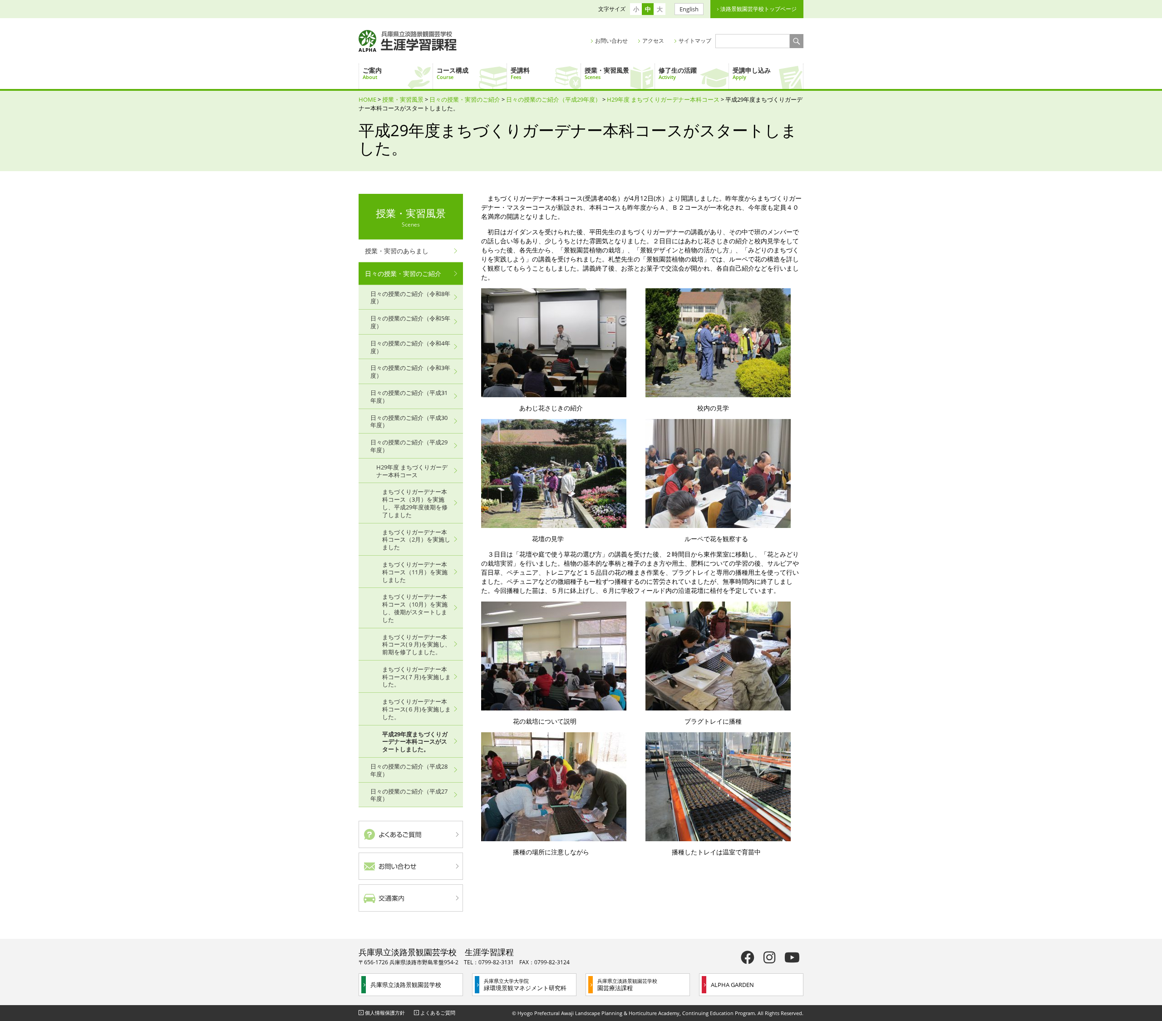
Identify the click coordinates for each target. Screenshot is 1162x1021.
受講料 (520, 73)
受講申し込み (752, 73)
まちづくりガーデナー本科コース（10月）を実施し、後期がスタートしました (415, 607)
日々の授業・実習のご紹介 (464, 99)
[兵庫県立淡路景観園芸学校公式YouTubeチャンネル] (792, 957)
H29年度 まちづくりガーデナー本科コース (663, 99)
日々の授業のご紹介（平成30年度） (409, 421)
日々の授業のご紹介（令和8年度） (410, 298)
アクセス (653, 40)
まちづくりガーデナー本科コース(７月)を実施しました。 (416, 677)
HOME (367, 99)
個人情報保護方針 (385, 1013)
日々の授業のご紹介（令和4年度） (410, 347)
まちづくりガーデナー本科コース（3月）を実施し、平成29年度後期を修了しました (415, 503)
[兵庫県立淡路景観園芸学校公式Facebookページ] (747, 957)
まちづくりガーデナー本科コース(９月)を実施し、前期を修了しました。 (416, 644)
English (689, 9)
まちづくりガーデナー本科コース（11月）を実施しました (415, 572)
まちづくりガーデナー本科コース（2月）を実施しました (416, 540)
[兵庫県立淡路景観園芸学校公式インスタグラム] (769, 957)
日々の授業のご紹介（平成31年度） (409, 396)
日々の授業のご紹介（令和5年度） (410, 322)
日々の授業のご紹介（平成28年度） (409, 770)
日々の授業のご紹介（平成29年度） (553, 99)
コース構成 (452, 73)
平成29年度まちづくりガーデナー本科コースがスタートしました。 (415, 742)
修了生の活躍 (678, 73)
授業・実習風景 (607, 73)
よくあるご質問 (437, 1013)
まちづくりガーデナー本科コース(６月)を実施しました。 (416, 709)
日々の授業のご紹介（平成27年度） (409, 795)
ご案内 (372, 73)
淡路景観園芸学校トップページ (758, 9)
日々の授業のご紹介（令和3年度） (410, 372)
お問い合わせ (611, 40)
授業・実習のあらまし (396, 251)
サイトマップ (695, 40)
